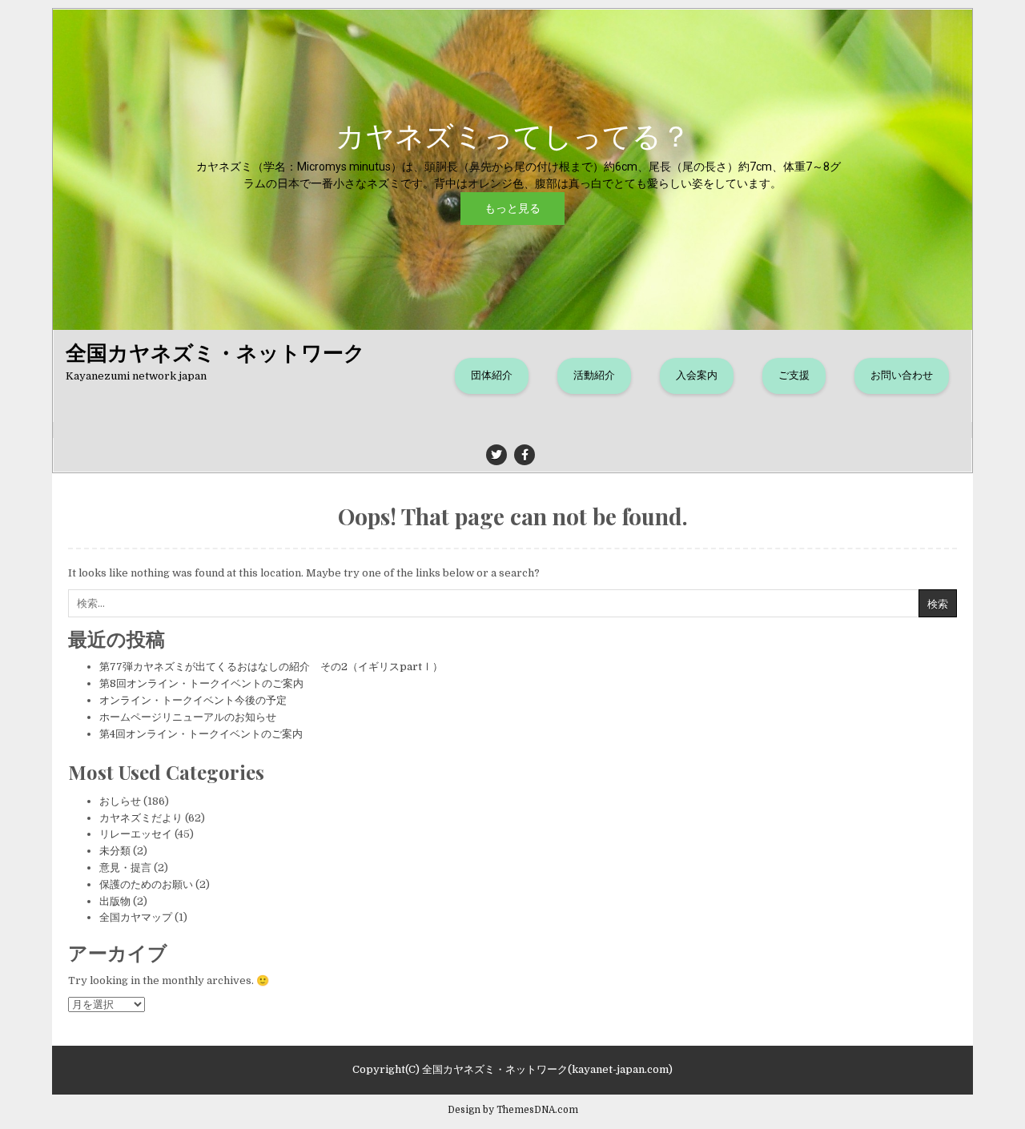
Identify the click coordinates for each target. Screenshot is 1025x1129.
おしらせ (120, 801)
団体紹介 (491, 375)
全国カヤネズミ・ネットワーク (215, 352)
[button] (512, 170)
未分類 (115, 851)
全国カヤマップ (135, 917)
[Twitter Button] (496, 454)
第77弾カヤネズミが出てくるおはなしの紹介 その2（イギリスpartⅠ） (271, 667)
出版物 (115, 901)
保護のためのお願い (146, 884)
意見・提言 (125, 868)
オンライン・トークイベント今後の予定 (193, 700)
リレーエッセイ (135, 834)
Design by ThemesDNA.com (513, 1109)
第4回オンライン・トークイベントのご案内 (201, 734)
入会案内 (697, 375)
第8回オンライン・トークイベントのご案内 (201, 683)
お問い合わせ (901, 375)
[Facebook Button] (524, 454)
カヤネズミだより (141, 818)
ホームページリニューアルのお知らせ (187, 717)
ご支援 (794, 375)
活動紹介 (594, 375)
